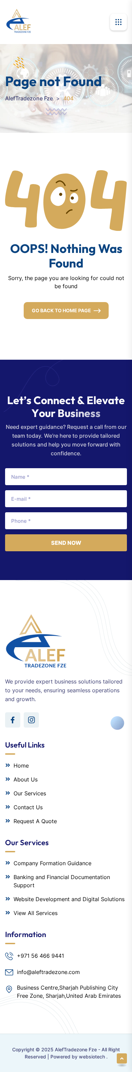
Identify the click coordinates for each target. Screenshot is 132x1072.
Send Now (66, 542)
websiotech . (93, 1056)
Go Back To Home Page (61, 310)
